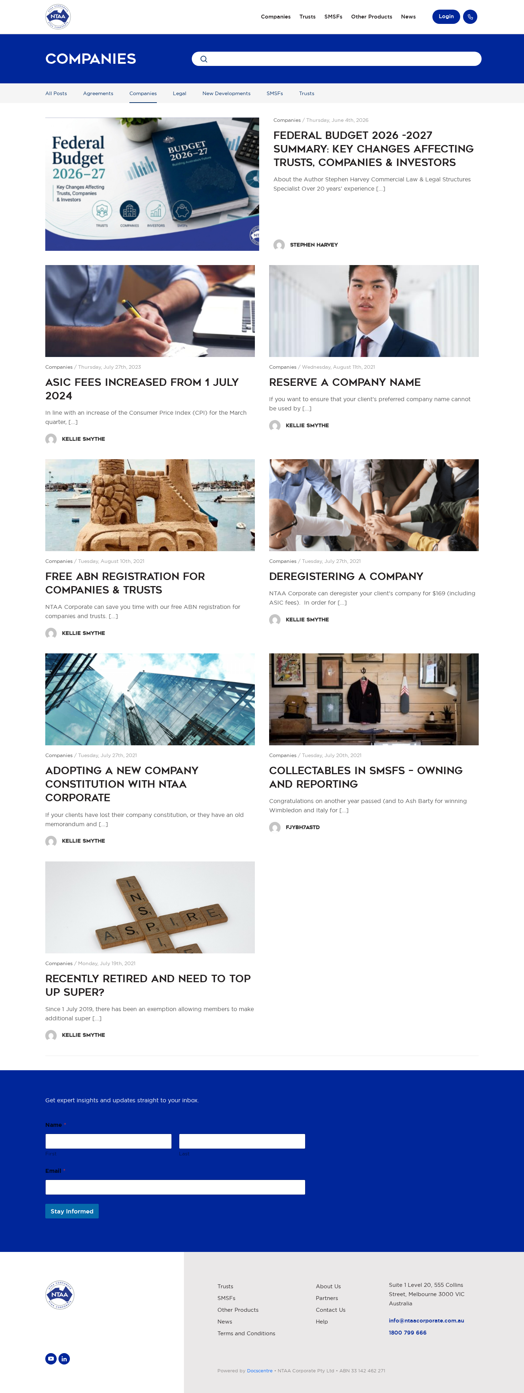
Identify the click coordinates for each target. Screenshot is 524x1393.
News (408, 17)
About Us (328, 1286)
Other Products (371, 17)
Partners (327, 1298)
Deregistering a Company (346, 576)
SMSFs (333, 17)
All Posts (56, 93)
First (51, 1153)
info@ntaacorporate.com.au (426, 1320)
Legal (179, 93)
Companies (276, 17)
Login (446, 16)
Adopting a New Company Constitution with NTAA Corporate (122, 784)
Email (55, 1170)
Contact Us (330, 1310)
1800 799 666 (408, 1333)
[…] (380, 188)
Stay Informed (72, 1211)
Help (322, 1322)
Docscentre (260, 1370)
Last (184, 1153)
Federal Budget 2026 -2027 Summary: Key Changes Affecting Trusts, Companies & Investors (373, 149)
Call (470, 17)
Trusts (307, 17)
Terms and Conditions (246, 1333)
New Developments (226, 93)
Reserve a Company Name (345, 382)
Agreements (98, 93)
